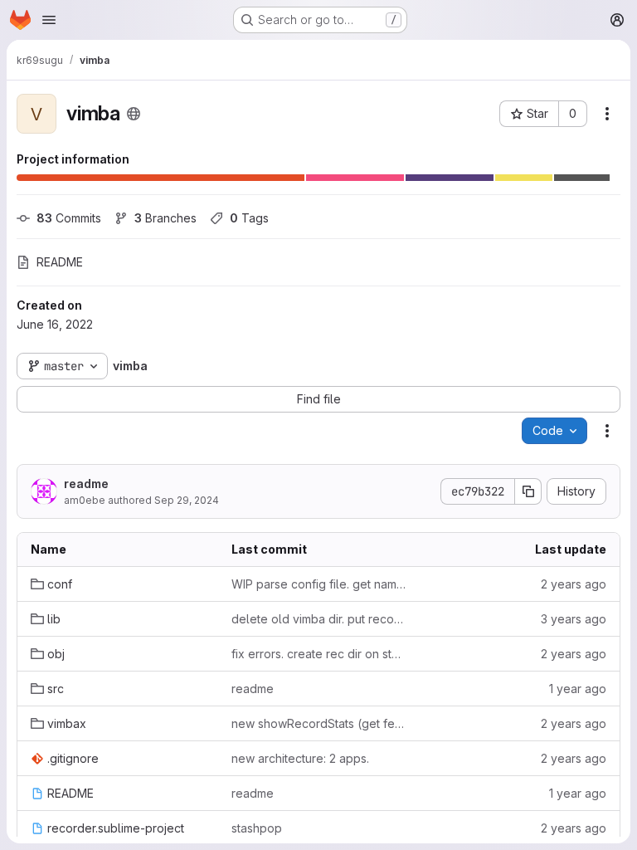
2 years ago (573, 584)
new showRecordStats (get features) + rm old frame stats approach (318, 723)
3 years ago (573, 619)
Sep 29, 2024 (186, 500)
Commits (68, 218)
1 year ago (577, 688)
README (59, 262)
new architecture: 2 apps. (300, 758)
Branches (165, 218)
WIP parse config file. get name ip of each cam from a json (318, 584)
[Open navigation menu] (49, 20)
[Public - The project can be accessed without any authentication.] (133, 113)
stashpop (256, 828)
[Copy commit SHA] (528, 491)
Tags (249, 218)
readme (86, 483)
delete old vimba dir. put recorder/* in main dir (318, 619)
